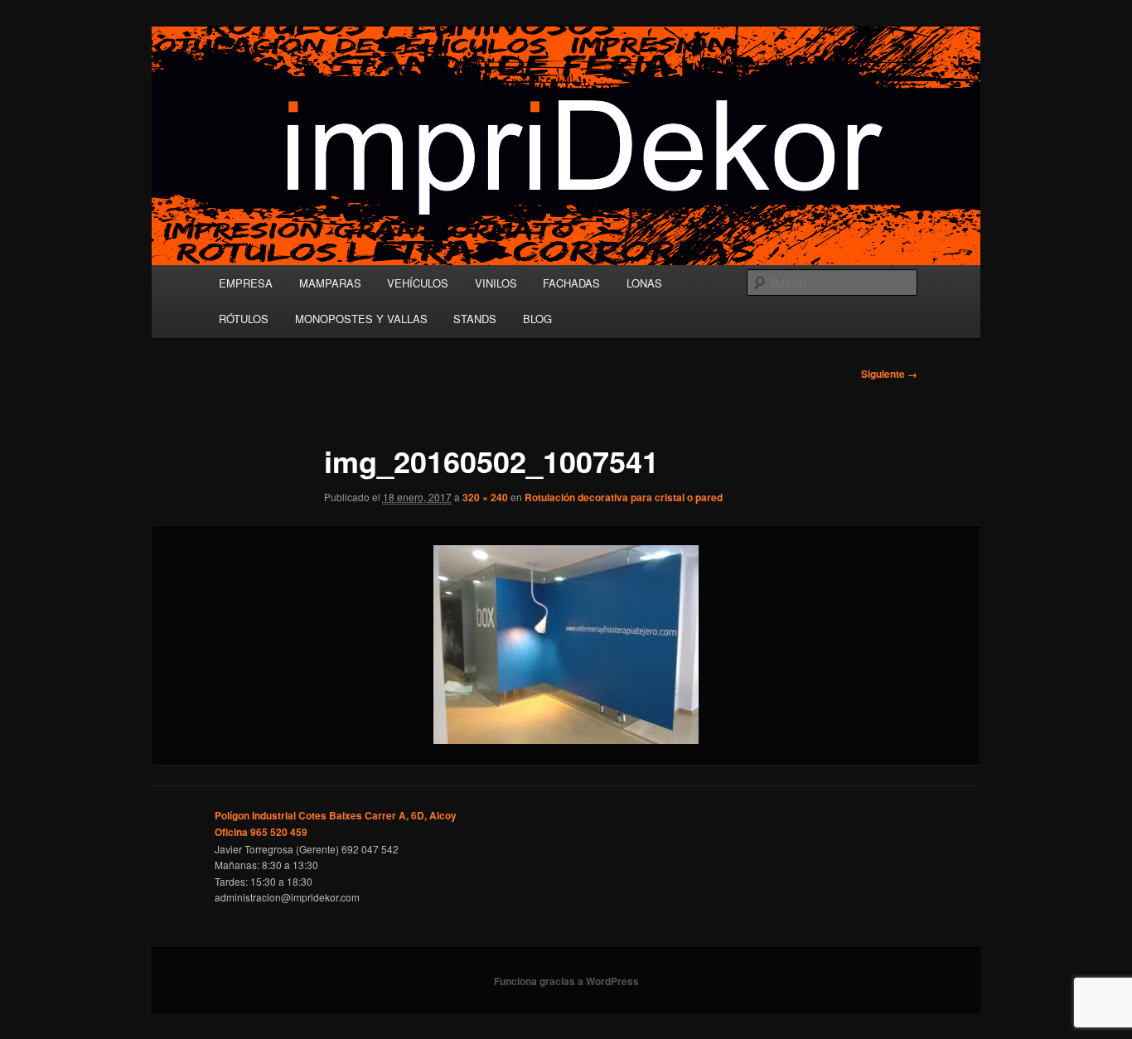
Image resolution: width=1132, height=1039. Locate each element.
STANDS (474, 318)
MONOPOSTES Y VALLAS (361, 318)
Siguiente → (889, 373)
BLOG (537, 318)
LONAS (644, 283)
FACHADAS (571, 283)
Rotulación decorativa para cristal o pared (624, 497)
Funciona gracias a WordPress (566, 981)
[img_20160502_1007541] (566, 644)
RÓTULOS (243, 318)
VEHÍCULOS (417, 283)
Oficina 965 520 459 (261, 831)
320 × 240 (485, 497)
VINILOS (496, 283)
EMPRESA (246, 283)
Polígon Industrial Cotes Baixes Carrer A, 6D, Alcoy (336, 815)
